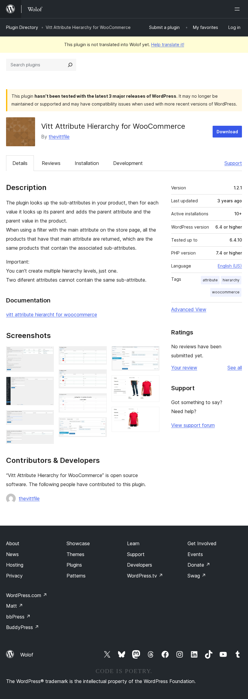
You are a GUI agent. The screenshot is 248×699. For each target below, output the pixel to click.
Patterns (76, 576)
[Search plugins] (70, 65)
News (12, 554)
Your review (184, 368)
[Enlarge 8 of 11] (99, 425)
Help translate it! (167, 44)
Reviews (51, 163)
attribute (210, 280)
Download (227, 131)
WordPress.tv (145, 576)
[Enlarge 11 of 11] (151, 415)
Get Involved (202, 543)
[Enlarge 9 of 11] (151, 354)
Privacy (14, 576)
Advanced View (188, 309)
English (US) (230, 265)
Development (128, 163)
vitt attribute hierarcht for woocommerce (51, 315)
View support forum (193, 425)
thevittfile (59, 137)
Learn (133, 543)
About (12, 543)
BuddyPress (22, 627)
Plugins (74, 565)
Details (20, 163)
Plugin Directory (22, 27)
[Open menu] (238, 9)
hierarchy (231, 280)
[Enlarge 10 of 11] (151, 384)
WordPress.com (26, 595)
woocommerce (226, 292)
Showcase (78, 543)
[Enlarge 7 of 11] (99, 401)
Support (233, 163)
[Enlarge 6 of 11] (99, 378)
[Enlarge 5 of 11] (99, 354)
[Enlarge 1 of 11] (46, 354)
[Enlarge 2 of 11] (46, 385)
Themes (75, 554)
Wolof (26, 655)
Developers (139, 565)
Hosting (14, 565)
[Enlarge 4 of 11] (46, 438)
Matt (14, 606)
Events (195, 554)
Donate (199, 565)
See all (234, 368)
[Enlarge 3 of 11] (46, 418)
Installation (87, 163)
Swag (197, 576)
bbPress (18, 617)
